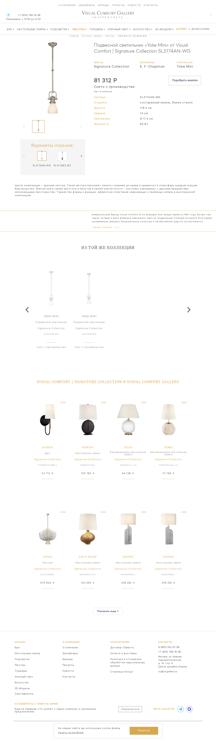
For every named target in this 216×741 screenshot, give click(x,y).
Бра (10, 29)
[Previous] (27, 309)
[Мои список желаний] (200, 16)
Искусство (142, 29)
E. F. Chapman (152, 66)
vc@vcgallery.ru (167, 672)
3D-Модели (164, 29)
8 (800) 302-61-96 (169, 647)
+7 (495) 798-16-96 (169, 652)
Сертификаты (24, 694)
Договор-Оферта (122, 648)
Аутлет (181, 29)
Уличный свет (119, 29)
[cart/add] (51, 484)
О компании (67, 5)
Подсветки (59, 29)
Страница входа (121, 672)
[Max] (189, 709)
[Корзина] (208, 16)
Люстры (79, 29)
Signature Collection (112, 66)
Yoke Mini (185, 66)
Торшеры (97, 29)
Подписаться (130, 709)
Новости (134, 5)
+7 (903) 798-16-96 (23, 17)
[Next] (81, 155)
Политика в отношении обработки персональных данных (127, 662)
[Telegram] (8, 15)
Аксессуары (200, 29)
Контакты (151, 5)
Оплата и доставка (123, 653)
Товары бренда (102, 227)
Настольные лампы (32, 29)
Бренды (103, 5)
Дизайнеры (87, 5)
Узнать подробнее (71, 733)
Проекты (118, 5)
